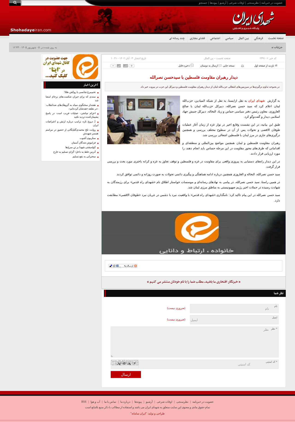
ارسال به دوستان (209, 65)
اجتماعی (215, 38)
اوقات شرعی (236, 2)
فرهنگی (258, 38)
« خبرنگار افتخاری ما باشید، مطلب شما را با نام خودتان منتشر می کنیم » (193, 282)
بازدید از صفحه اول (264, 65)
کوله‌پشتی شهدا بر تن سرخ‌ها (80, 147)
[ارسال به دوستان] (219, 65)
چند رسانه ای (177, 38)
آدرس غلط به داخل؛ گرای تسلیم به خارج (74, 152)
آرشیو (223, 2)
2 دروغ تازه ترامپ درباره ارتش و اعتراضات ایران (72, 123)
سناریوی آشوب (88, 138)
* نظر (274, 328)
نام (275, 306)
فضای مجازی (197, 38)
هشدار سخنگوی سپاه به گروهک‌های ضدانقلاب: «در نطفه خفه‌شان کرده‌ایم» (72, 107)
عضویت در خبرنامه (272, 2)
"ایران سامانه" (138, 413)
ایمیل (274, 317)
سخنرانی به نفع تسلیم (84, 156)
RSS (83, 401)
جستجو (203, 2)
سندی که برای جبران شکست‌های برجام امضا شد (72, 98)
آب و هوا (95, 401)
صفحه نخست (275, 38)
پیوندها (213, 2)
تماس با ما (110, 401)
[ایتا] (194, 232)
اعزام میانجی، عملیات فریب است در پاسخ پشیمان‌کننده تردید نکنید (72, 115)
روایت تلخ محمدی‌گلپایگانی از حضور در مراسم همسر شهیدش (72, 132)
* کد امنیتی (271, 362)
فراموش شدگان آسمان (83, 142)
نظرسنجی (253, 2)
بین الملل (243, 38)
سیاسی (229, 38)
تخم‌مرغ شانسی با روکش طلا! (80, 92)
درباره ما (125, 401)
